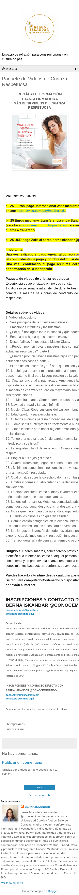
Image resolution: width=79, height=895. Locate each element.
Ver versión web (39, 795)
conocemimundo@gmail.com (44, 225)
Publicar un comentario (22, 762)
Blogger (53, 891)
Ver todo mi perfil (12, 882)
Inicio (40, 787)
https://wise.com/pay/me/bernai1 (41, 210)
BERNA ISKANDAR (37, 806)
